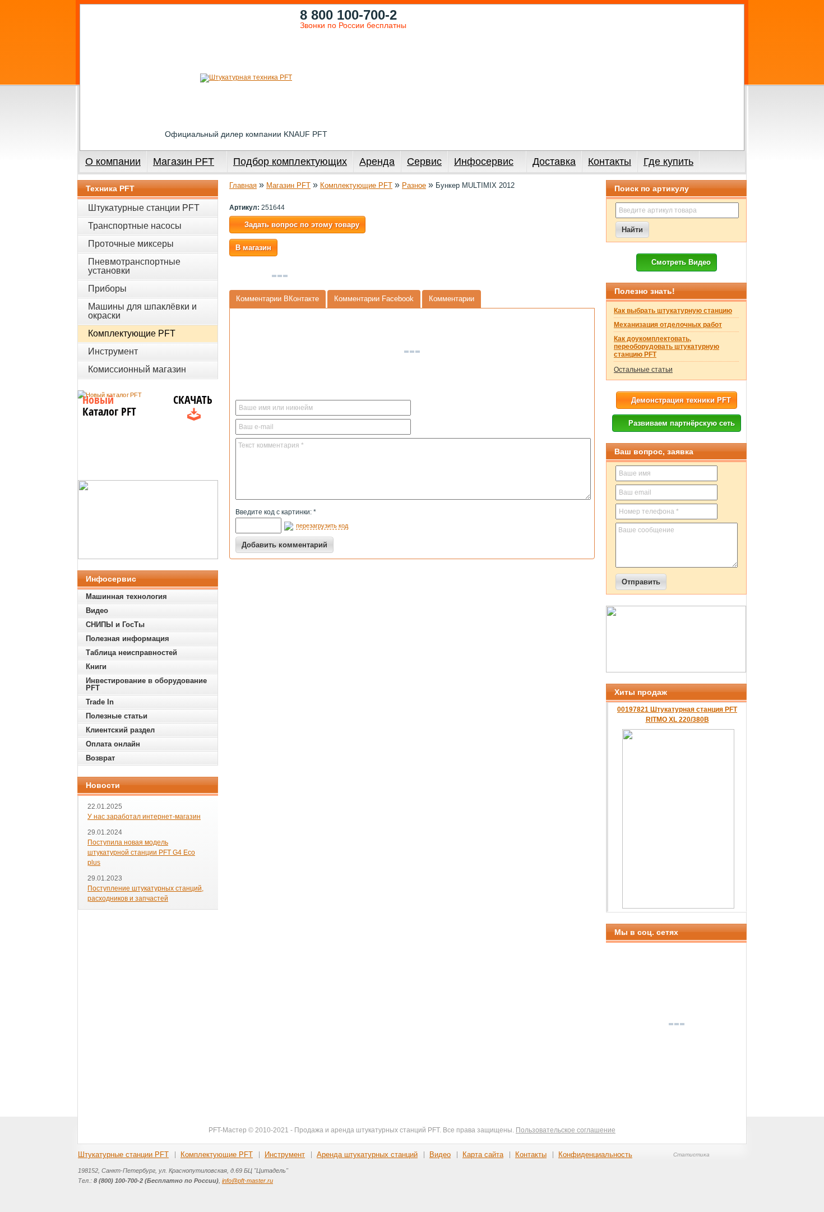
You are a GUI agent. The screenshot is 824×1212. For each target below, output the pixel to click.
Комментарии (451, 298)
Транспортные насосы (135, 226)
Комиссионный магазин (137, 369)
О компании (113, 161)
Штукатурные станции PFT (144, 208)
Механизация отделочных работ (668, 325)
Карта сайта (482, 1154)
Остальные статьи (643, 370)
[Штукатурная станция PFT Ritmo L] (148, 519)
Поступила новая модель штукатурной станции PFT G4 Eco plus (141, 852)
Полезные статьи (116, 716)
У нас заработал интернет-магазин (144, 817)
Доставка (554, 161)
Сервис (424, 161)
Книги (96, 666)
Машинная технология (126, 596)
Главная (243, 185)
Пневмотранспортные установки (134, 266)
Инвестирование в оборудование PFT (146, 684)
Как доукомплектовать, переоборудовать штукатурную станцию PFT (666, 346)
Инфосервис (483, 161)
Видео (97, 610)
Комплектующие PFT (356, 185)
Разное (414, 185)
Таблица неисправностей (131, 652)
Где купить (668, 161)
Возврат (100, 758)
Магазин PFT (183, 161)
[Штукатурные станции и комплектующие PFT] (246, 77)
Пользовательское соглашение (565, 1130)
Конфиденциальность (595, 1154)
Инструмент (113, 351)
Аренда (377, 161)
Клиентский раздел (120, 730)
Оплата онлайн (113, 744)
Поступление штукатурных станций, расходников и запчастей (145, 893)
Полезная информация (127, 638)
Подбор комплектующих (290, 161)
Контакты (609, 161)
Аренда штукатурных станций (367, 1154)
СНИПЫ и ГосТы (115, 624)
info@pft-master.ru (247, 1180)
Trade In (100, 702)
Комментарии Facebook (374, 298)
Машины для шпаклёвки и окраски (142, 311)
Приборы (107, 288)
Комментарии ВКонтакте (277, 298)
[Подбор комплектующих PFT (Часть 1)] (676, 639)
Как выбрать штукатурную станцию (673, 311)
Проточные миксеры (131, 243)
